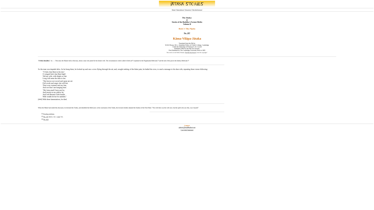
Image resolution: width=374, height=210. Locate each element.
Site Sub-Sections (197, 10)
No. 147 (45, 117)
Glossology (188, 10)
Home (173, 10)
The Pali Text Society (190, 52)
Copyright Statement (187, 130)
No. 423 (45, 119)
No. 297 (187, 33)
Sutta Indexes (180, 10)
